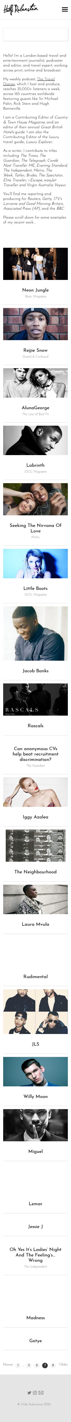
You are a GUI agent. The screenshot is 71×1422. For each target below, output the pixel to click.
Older (63, 1364)
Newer (8, 1364)
